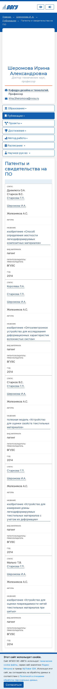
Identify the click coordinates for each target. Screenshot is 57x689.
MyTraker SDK (29, 668)
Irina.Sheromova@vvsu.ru (24, 98)
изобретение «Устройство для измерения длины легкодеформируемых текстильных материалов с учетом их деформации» (26, 512)
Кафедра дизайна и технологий (28, 90)
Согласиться (14, 684)
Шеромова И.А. (16, 205)
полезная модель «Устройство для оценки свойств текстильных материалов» (28, 423)
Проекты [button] (14, 123)
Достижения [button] (16, 130)
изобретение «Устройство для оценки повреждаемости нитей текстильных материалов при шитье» (27, 605)
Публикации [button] (15, 115)
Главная (7, 17)
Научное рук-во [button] (17, 153)
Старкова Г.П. (15, 197)
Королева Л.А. (15, 286)
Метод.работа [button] (16, 138)
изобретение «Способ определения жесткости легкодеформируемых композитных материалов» (24, 237)
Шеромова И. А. (25, 17)
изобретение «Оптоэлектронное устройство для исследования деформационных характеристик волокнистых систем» (28, 333)
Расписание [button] (15, 145)
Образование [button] (16, 108)
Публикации (9, 20)
